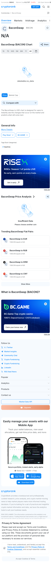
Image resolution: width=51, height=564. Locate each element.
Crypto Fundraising (11, 359)
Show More (25, 284)
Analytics (42, 20)
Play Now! (7, 135)
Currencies (5, 13)
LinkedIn (7, 368)
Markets (18, 20)
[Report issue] (48, 13)
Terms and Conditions (16, 547)
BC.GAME (21, 135)
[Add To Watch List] (47, 27)
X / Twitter (8, 347)
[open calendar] (36, 51)
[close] (45, 159)
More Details (6, 129)
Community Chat (10, 355)
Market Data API (25, 402)
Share (46, 44)
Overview (6, 20)
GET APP (36, 7)
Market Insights (10, 351)
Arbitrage (30, 20)
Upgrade (27, 407)
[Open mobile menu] (48, 6)
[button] (17, 476)
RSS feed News (10, 372)
